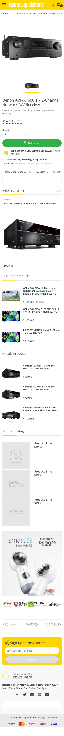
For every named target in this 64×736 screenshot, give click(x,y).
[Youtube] (47, 695)
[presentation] (57, 190)
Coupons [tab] (42, 171)
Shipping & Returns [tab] (18, 171)
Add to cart (34, 143)
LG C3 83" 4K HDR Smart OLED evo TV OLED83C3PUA (41, 331)
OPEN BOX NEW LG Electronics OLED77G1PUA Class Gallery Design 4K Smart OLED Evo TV (40, 291)
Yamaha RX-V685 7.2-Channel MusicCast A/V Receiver (30, 203)
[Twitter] (24, 695)
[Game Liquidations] (26, 5)
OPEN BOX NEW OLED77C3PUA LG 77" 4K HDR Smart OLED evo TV (41, 310)
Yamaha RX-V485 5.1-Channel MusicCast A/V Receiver (39, 388)
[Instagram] (32, 695)
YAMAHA (8, 199)
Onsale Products (14, 354)
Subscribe (32, 659)
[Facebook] (17, 695)
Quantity (6, 130)
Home (5, 13)
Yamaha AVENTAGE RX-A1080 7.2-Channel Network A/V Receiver (41, 409)
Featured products (16, 276)
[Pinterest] (39, 695)
